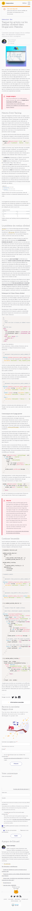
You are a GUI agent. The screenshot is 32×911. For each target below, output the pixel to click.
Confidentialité (24, 899)
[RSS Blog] (20, 896)
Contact (5, 899)
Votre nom (4, 792)
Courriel (3, 798)
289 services (11, 232)
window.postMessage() (13, 427)
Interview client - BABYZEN (9, 885)
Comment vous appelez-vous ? (9, 741)
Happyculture (5, 19)
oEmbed (4, 228)
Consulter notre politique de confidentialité (13, 758)
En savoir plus (7, 863)
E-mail (3, 749)
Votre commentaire (6, 776)
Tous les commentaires (10, 830)
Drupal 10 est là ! (7, 882)
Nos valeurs (10, 899)
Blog (11, 19)
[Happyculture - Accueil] (7, 3)
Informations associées (17, 702)
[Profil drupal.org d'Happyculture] (11, 896)
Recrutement (17, 899)
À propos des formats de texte (20, 789)
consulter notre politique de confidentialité (21, 819)
